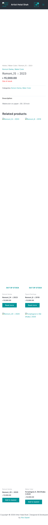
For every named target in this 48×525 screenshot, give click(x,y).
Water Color (12, 65)
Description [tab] (7, 98)
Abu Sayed (25, 518)
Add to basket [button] (10, 500)
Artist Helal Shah (19, 4)
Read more (9, 305)
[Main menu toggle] (43, 4)
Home (4, 65)
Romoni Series (8, 69)
